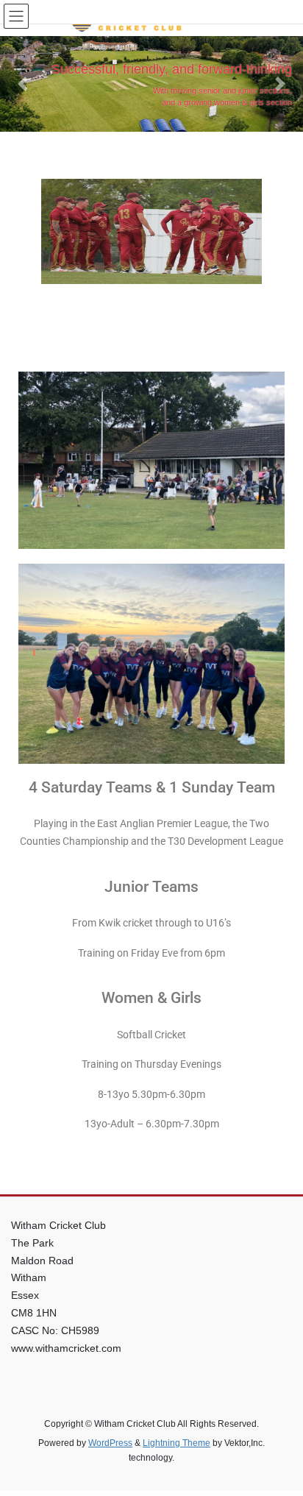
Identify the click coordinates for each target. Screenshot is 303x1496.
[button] (23, 84)
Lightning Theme (176, 1443)
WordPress (110, 1443)
